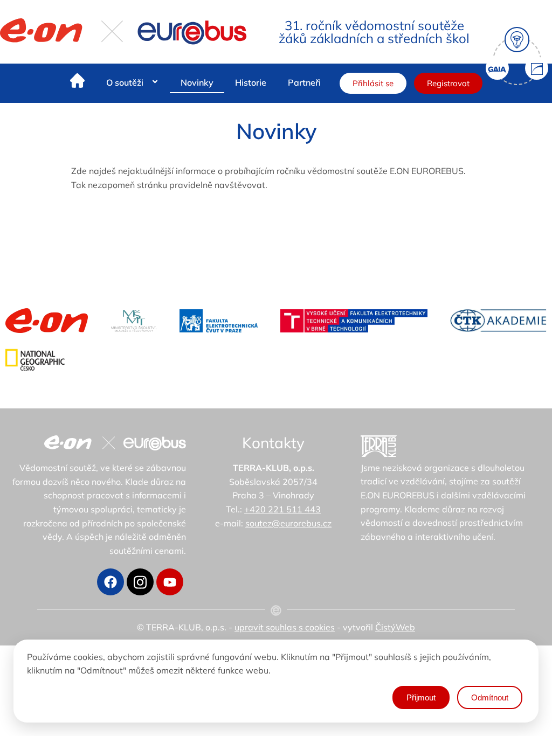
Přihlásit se (373, 83)
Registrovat (448, 83)
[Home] (77, 83)
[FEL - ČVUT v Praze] (219, 320)
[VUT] (353, 320)
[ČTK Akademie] (498, 320)
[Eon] (46, 320)
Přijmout (421, 697)
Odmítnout (489, 697)
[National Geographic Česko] (35, 360)
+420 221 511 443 (282, 509)
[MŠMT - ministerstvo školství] (134, 320)
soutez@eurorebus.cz (288, 523)
